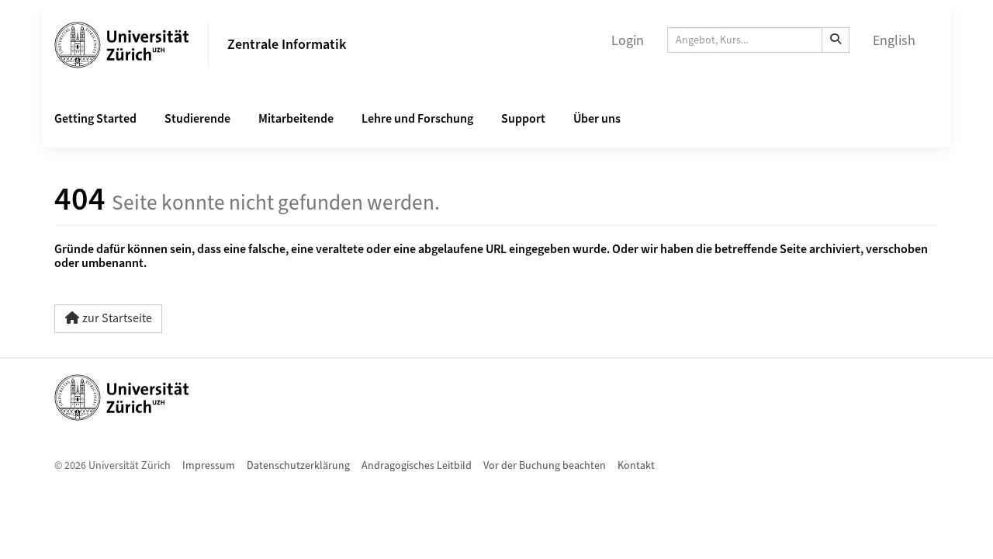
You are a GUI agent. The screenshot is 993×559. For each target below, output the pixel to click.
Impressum (208, 466)
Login (627, 40)
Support (523, 118)
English (894, 40)
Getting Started (95, 118)
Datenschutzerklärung (298, 466)
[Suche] (835, 40)
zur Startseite (117, 318)
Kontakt (636, 466)
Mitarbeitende (296, 118)
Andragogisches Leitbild (417, 466)
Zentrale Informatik (286, 44)
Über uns (597, 118)
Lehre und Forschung (417, 118)
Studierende (197, 118)
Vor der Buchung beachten (544, 466)
